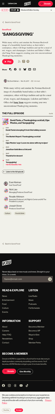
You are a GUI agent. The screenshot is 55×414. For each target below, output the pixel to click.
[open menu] (4, 4)
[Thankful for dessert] (3, 154)
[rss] (19, 62)
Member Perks (35, 342)
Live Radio (33, 296)
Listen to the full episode (14, 172)
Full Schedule (34, 308)
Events (5, 312)
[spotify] (28, 62)
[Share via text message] (29, 69)
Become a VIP (34, 331)
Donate (47, 4)
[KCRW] (6, 265)
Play (9, 61)
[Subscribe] (50, 279)
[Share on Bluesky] (24, 69)
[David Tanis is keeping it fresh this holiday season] (3, 128)
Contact (5, 342)
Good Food (6, 30)
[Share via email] (34, 69)
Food (4, 304)
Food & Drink (19, 213)
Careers (5, 331)
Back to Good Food (12, 22)
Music (31, 300)
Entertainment (8, 300)
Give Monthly (25, 371)
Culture (7, 213)
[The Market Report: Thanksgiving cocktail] (3, 134)
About (4, 327)
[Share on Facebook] (15, 69)
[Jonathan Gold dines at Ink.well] (3, 147)
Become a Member (36, 327)
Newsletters (7, 339)
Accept (19, 410)
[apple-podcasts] (23, 62)
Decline (6, 410)
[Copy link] (10, 69)
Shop (31, 339)
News (4, 296)
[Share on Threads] (20, 69)
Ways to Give (34, 335)
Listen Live (12, 3)
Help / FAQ (6, 335)
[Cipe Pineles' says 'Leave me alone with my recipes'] (3, 141)
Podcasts (33, 304)
